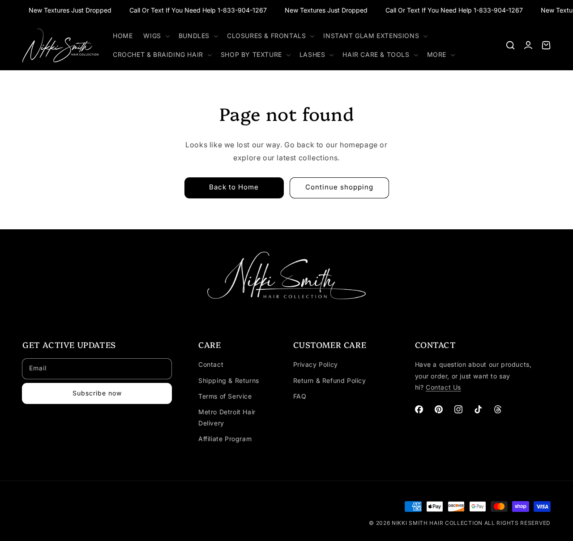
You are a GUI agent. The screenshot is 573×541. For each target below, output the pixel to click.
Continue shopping (339, 187)
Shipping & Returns (228, 380)
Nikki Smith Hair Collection (438, 523)
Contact (210, 364)
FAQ (300, 396)
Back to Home (234, 187)
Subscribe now (97, 393)
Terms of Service (225, 396)
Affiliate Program (225, 438)
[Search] (510, 45)
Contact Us (443, 387)
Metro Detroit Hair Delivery (227, 417)
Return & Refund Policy (329, 380)
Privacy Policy (315, 364)
